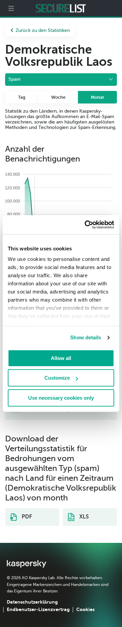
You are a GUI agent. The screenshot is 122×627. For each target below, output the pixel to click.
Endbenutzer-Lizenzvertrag (38, 609)
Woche (58, 97)
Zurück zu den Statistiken (43, 30)
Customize (57, 378)
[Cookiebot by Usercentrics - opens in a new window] (86, 224)
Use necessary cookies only (61, 398)
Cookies (85, 609)
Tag (21, 97)
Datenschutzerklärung (32, 602)
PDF (26, 517)
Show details (85, 337)
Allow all (61, 358)
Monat (97, 97)
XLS (83, 517)
